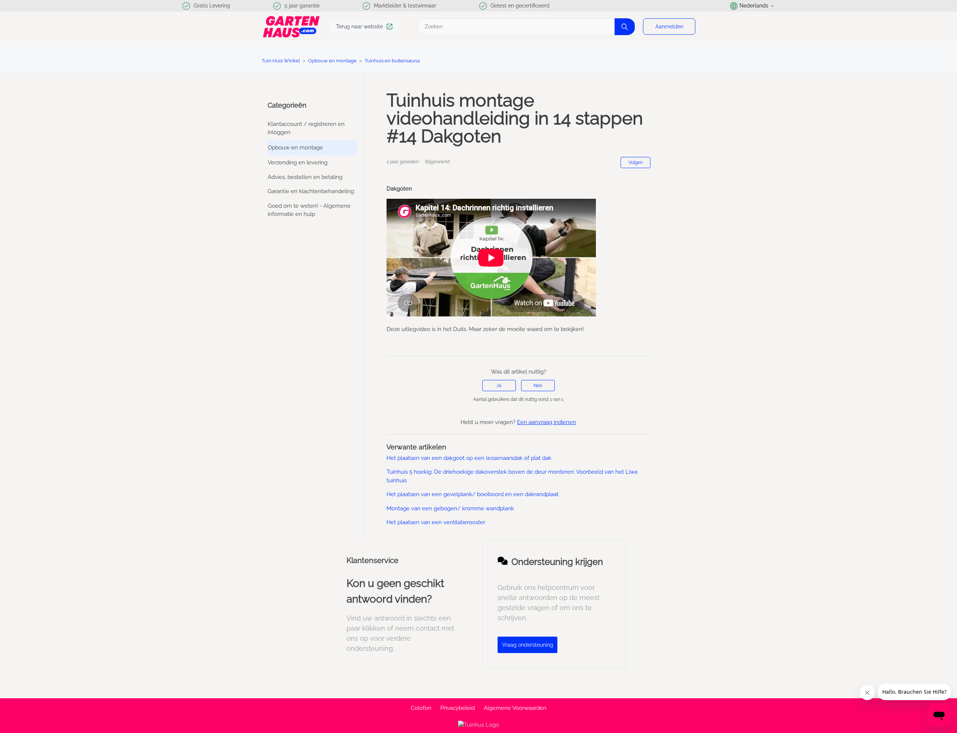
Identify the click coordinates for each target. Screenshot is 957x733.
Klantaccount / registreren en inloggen (306, 128)
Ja (498, 385)
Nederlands (753, 6)
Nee (537, 385)
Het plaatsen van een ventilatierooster (436, 522)
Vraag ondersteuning (527, 645)
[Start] (291, 27)
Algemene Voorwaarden (515, 708)
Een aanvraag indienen (546, 422)
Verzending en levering (297, 162)
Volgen (635, 162)
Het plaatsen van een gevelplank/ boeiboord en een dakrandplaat (472, 494)
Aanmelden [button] (669, 27)
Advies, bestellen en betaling (305, 177)
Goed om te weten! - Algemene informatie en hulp (309, 210)
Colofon (421, 708)
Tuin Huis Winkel (281, 61)
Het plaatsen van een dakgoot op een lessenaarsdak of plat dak (469, 458)
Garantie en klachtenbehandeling (311, 191)
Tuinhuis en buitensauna (392, 61)
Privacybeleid (457, 708)
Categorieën (287, 105)
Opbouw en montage (332, 61)
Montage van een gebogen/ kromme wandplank (450, 508)
